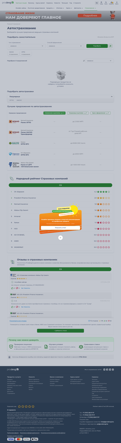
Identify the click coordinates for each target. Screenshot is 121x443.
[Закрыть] (60, 237)
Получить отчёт (60, 228)
